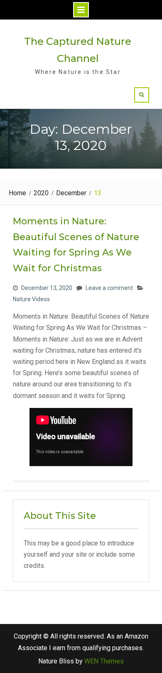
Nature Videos (31, 299)
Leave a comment (109, 288)
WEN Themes (104, 661)
